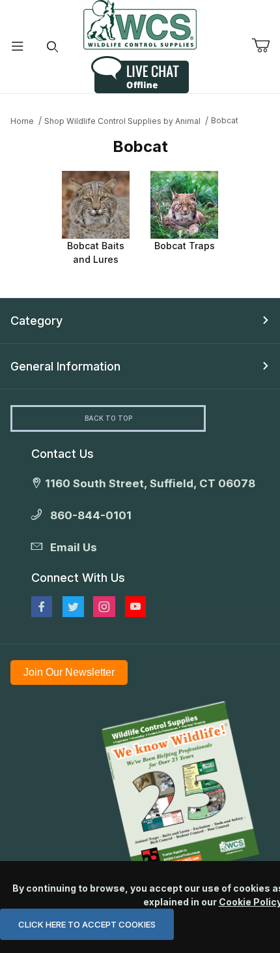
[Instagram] (104, 606)
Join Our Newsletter (69, 672)
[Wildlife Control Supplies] (140, 25)
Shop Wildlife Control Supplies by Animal (122, 121)
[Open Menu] (17, 46)
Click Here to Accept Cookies (87, 924)
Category (36, 320)
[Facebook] (41, 606)
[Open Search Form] (52, 46)
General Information (65, 366)
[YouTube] (135, 606)
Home (22, 121)
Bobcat (224, 120)
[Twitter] (73, 606)
